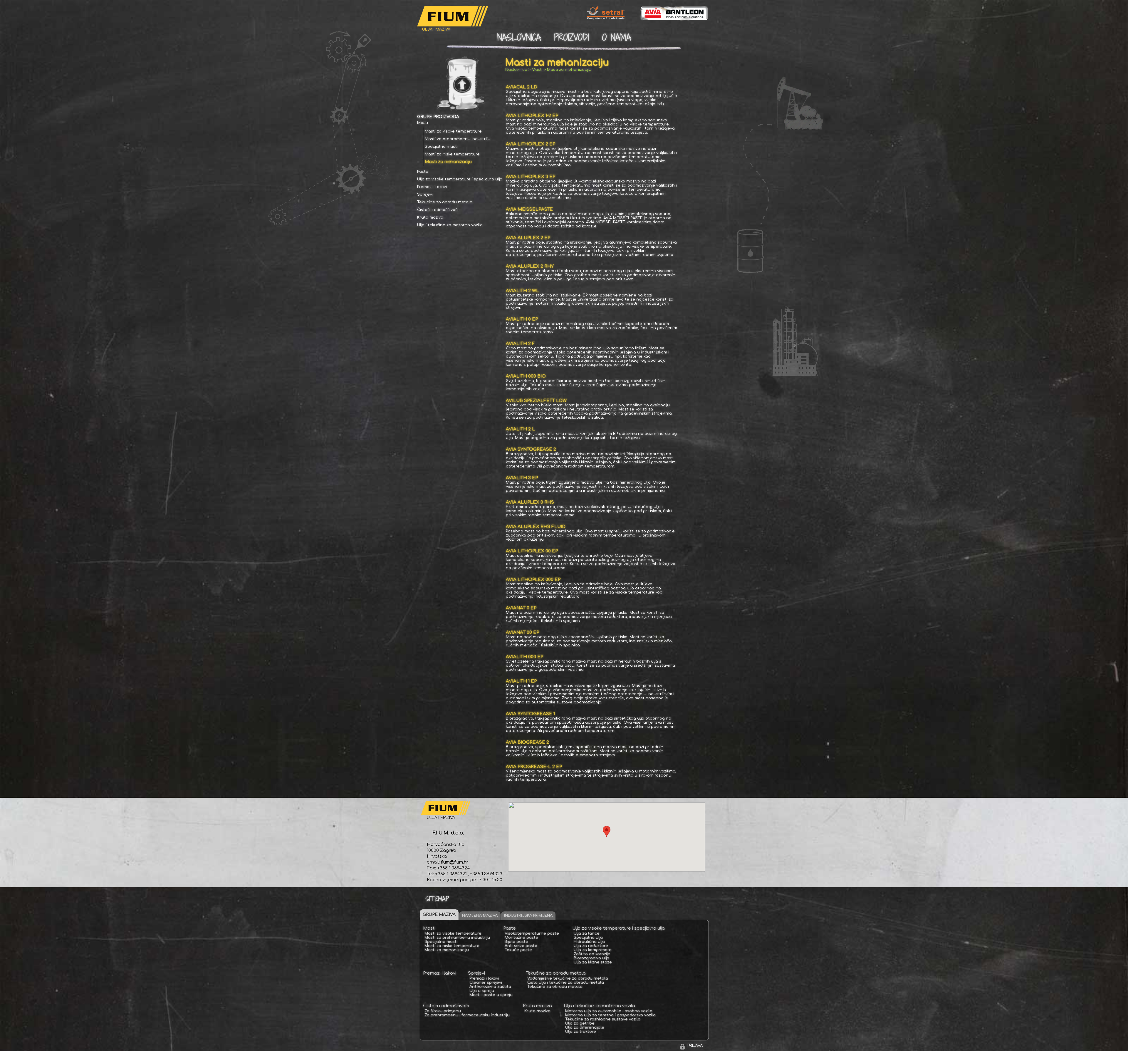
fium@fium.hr (454, 862)
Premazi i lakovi (432, 187)
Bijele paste (516, 942)
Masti (422, 123)
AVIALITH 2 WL (522, 290)
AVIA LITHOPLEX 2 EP (530, 144)
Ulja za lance (587, 933)
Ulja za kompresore (593, 950)
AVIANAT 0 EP (521, 608)
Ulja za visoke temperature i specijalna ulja (459, 179)
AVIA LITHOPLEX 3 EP (530, 176)
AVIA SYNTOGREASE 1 (530, 713)
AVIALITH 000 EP (524, 656)
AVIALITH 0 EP (522, 319)
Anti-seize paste (521, 946)
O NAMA (616, 37)
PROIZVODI (571, 37)
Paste (422, 172)
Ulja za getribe (580, 1023)
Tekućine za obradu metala (444, 202)
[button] (606, 831)
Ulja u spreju (481, 991)
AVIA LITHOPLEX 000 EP (533, 579)
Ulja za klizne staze (593, 962)
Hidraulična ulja (589, 942)
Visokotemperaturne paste (532, 933)
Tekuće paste (518, 950)
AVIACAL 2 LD (521, 87)
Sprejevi (425, 194)
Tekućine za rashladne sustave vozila (602, 1019)
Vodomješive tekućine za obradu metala (567, 978)
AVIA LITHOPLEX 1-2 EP (532, 115)
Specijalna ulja (588, 938)
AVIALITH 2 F (520, 343)
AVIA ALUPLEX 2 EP (528, 237)
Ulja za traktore (580, 1032)
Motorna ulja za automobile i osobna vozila (608, 1011)
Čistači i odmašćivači (438, 210)
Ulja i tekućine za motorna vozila (450, 225)
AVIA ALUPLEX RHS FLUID (535, 526)
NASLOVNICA (519, 37)
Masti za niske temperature (452, 154)
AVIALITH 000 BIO (526, 376)
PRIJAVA (695, 1046)
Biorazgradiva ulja (591, 958)
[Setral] (600, 19)
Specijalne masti (441, 147)
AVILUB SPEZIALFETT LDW (536, 400)
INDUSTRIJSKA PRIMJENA (528, 915)
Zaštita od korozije (592, 954)
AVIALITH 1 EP (521, 681)
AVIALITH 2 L (520, 429)
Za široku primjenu (442, 1011)
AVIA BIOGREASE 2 (527, 742)
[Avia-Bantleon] (668, 19)
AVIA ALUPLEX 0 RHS (530, 502)
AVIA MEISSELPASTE (529, 209)
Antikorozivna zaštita (490, 987)
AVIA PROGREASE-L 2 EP (534, 766)
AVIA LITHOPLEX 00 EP (532, 551)
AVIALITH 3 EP (522, 477)
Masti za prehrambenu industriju (457, 139)
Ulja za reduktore (591, 946)
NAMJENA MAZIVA (480, 915)
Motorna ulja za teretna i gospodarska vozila (610, 1015)
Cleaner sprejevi (485, 982)
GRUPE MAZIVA (439, 914)
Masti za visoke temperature (453, 131)
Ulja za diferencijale (584, 1027)
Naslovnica (516, 70)
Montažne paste (521, 938)
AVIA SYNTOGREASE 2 (531, 449)
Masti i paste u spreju (491, 995)
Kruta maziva (430, 217)
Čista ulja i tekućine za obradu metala (565, 982)
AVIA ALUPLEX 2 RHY (530, 266)
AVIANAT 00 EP (522, 632)
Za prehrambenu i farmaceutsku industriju (467, 1015)
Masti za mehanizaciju (448, 162)
